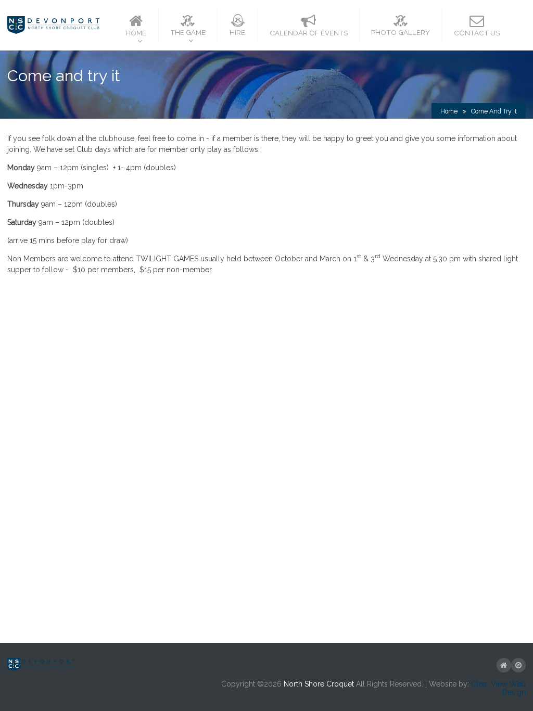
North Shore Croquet (319, 684)
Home (449, 111)
